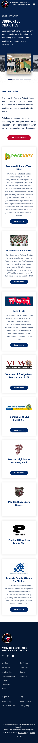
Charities (5, 680)
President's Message (9, 676)
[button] (34, 3)
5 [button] (25, 79)
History (4, 689)
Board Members (7, 672)
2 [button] (13, 79)
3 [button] (17, 79)
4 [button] (21, 79)
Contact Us (23, 676)
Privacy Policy (24, 706)
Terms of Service (25, 701)
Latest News (24, 668)
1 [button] (10, 79)
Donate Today (19, 138)
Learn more (19, 221)
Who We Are (6, 668)
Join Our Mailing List (8, 706)
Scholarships (6, 684)
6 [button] (29, 79)
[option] (19, 64)
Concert (22, 672)
